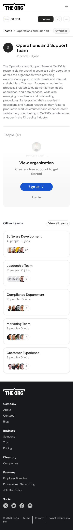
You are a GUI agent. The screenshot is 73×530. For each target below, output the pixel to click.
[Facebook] (21, 505)
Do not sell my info (59, 518)
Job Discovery (12, 490)
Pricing (7, 448)
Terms (26, 518)
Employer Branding (15, 478)
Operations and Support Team (37, 31)
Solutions (9, 436)
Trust (6, 442)
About (7, 410)
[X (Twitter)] (5, 505)
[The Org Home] (14, 6)
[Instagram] (30, 505)
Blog (6, 421)
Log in (36, 197)
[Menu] (66, 6)
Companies (10, 463)
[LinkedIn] (13, 505)
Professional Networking (19, 484)
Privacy (39, 518)
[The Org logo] (14, 391)
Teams (7, 30)
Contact (8, 415)
